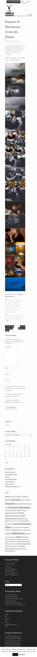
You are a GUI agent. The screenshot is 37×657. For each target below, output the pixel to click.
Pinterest (24, 3)
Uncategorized (10, 312)
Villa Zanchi (20, 541)
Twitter (11, 6)
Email (7, 374)
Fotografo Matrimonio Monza (17, 527)
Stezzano (17, 539)
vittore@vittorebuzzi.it (11, 569)
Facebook (23, 2)
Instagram (28, 1)
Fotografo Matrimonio (15, 300)
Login (6, 626)
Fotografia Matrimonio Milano (13, 636)
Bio (6, 616)
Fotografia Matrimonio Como (12, 642)
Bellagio (7, 496)
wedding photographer (23, 544)
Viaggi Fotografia (9, 484)
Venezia (7, 541)
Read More (21, 654)
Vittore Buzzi (27, 541)
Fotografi (7, 477)
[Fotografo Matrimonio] (9, 13)
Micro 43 (13, 537)
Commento (8, 347)
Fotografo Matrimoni (12, 42)
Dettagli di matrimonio (21, 327)
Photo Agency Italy (10, 481)
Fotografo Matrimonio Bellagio (13, 510)
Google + (21, 598)
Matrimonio (18, 533)
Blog (6, 620)
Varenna (27, 539)
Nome (7, 368)
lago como (26, 530)
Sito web (7, 380)
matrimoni (8, 533)
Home (6, 614)
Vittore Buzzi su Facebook (11, 598)
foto (28, 496)
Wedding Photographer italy (12, 486)
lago (21, 530)
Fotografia (15, 499)
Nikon (23, 537)
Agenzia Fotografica (10, 472)
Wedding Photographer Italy (12, 546)
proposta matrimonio (12, 319)
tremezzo (22, 539)
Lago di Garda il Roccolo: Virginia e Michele (9, 328)
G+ (28, 3)
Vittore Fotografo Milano (11, 596)
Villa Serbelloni (13, 541)
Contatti (7, 618)
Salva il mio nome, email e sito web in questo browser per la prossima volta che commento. (15, 388)
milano (18, 537)
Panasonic (12, 539)
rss (8, 6)
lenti (30, 529)
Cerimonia (19, 496)
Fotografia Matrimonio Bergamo (13, 638)
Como (24, 496)
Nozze (27, 537)
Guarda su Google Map (11, 573)
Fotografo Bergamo (20, 503)
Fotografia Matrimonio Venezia (13, 646)
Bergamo (13, 496)
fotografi (8, 500)
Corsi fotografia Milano (11, 474)
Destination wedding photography (13, 602)
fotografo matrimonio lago (15, 317)
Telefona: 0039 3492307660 (13, 1)
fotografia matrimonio (25, 499)
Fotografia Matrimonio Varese (12, 644)
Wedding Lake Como (10, 543)
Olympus (7, 539)
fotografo (10, 503)
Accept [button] (15, 654)
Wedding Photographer (11, 624)
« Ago (6, 462)
